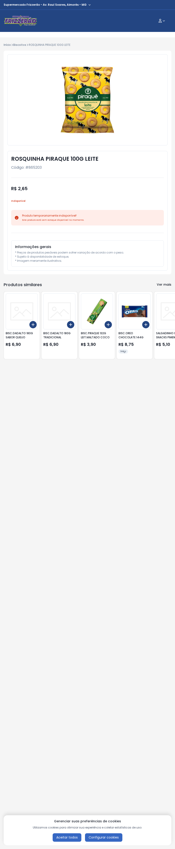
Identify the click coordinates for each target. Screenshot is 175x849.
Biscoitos (19, 45)
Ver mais (164, 284)
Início (7, 45)
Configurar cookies (104, 837)
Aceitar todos (67, 837)
